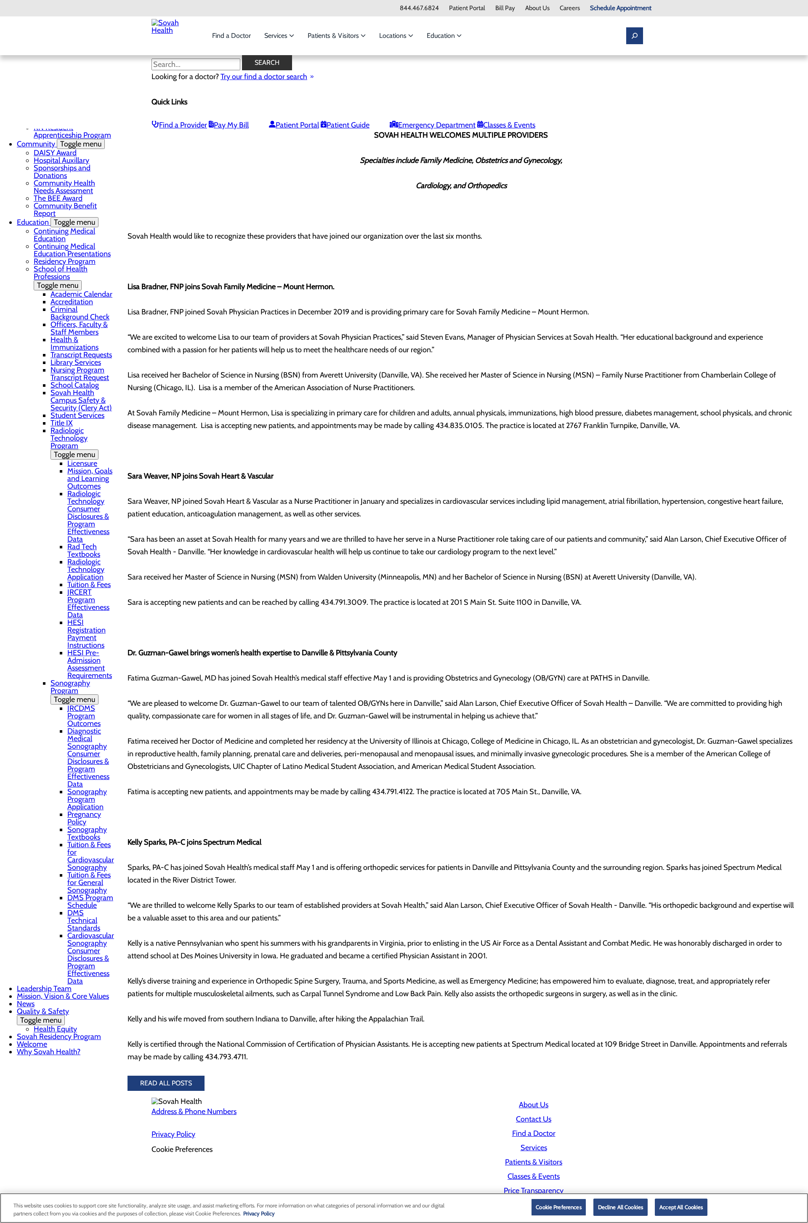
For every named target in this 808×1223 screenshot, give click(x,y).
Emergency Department (437, 125)
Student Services (77, 415)
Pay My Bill (231, 125)
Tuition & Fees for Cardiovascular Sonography (90, 856)
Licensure (82, 463)
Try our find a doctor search (264, 76)
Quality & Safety (43, 1016)
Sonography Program (72, 691)
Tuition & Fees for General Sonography (89, 882)
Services (276, 36)
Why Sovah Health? (48, 1051)
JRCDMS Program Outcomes (84, 716)
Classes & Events (509, 125)
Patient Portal (467, 8)
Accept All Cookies (681, 1207)
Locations (393, 36)
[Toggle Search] (634, 35)
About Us (537, 8)
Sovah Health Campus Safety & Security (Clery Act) (81, 400)
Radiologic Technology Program (72, 442)
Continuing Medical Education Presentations (72, 250)
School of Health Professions (61, 277)
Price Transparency (533, 1190)
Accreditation (71, 301)
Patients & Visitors (334, 36)
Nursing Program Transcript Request (79, 373)
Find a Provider (183, 125)
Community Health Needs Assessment (64, 186)
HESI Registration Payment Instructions (86, 634)
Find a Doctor (231, 36)
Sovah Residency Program (59, 1036)
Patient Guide (348, 125)
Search (267, 62)
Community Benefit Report (65, 209)
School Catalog (74, 385)
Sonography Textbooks (87, 833)
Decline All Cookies (620, 1207)
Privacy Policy (173, 1134)
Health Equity (55, 1029)
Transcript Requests (81, 354)
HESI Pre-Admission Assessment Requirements (89, 664)
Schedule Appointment (620, 8)
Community (59, 144)
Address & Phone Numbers (194, 1111)
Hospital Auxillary (61, 160)
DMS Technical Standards (83, 920)
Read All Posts (166, 1083)
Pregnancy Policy (84, 818)
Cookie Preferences (558, 1207)
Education (442, 36)
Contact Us (533, 1119)
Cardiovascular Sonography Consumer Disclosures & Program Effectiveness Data (90, 958)
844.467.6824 (419, 8)
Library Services (75, 362)
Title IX (61, 423)
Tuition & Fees (89, 584)
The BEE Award (58, 198)
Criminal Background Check (79, 313)
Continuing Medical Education (64, 234)
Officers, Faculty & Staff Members (79, 328)
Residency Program (65, 261)
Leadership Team (44, 988)
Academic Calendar (81, 294)
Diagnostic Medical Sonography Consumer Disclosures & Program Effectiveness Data (88, 757)
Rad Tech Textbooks (83, 550)
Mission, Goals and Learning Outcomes (89, 478)
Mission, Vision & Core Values (63, 996)
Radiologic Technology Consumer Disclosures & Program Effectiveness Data (88, 516)
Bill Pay (505, 8)
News (26, 1003)
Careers (570, 8)
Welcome (32, 1044)
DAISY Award (55, 152)
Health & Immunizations (74, 343)
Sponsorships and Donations (62, 171)
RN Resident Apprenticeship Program (72, 131)
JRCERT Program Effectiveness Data (88, 603)
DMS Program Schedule (90, 901)
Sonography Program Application (87, 799)
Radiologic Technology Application (85, 569)
